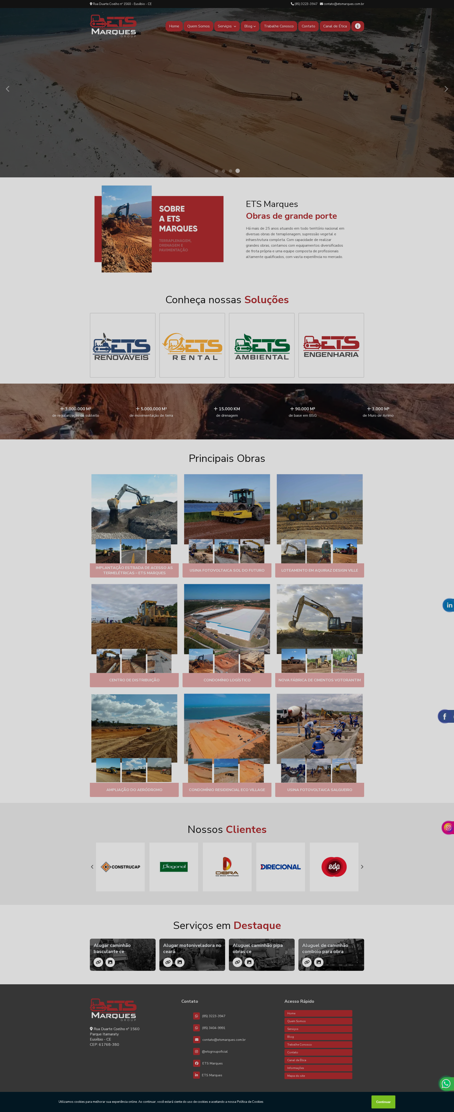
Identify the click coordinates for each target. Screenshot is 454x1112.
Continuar (383, 1102)
